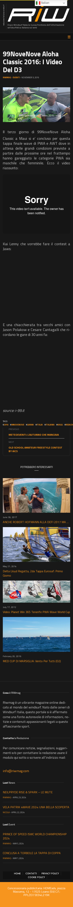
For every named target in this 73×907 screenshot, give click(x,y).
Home (17, 873)
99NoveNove (17, 424)
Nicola (6, 812)
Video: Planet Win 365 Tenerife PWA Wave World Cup (36, 612)
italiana (49, 424)
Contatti (31, 873)
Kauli (60, 424)
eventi (16, 77)
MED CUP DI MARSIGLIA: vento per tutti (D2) (32, 661)
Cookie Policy (36, 877)
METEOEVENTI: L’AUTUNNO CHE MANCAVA (34, 435)
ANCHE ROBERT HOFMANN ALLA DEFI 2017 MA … (36, 522)
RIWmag (7, 77)
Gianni (30, 424)
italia (39, 424)
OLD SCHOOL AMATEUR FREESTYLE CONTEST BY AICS (35, 449)
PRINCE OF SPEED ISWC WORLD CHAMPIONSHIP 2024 (35, 836)
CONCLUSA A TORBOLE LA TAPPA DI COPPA (32, 853)
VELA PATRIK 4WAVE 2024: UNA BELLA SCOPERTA (36, 807)
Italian (44, 2)
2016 (6, 424)
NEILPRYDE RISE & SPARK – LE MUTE (28, 792)
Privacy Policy (50, 873)
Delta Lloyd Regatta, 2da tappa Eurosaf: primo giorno (33, 573)
